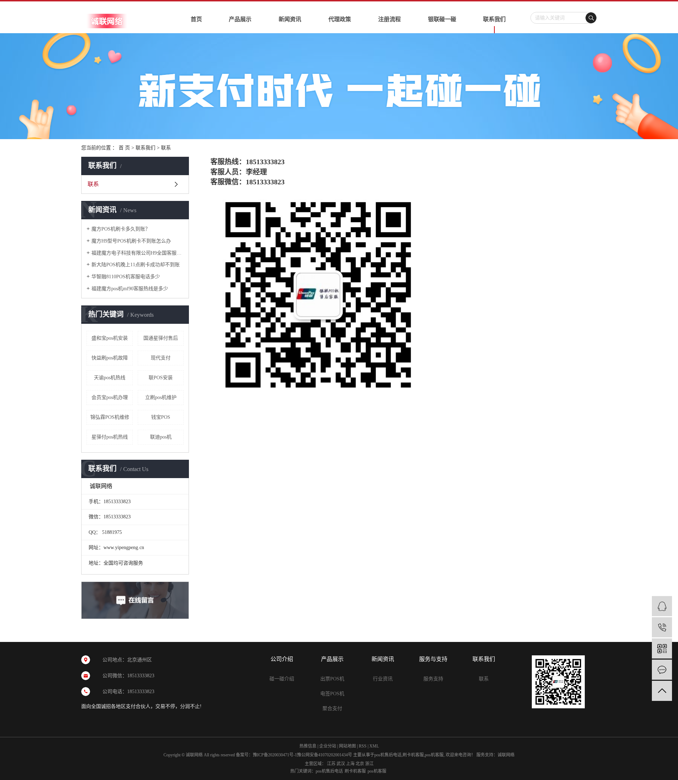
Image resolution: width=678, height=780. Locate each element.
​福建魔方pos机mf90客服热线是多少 (129, 288)
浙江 (369, 763)
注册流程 (389, 19)
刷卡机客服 (413, 754)
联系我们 (494, 19)
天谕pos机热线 (109, 377)
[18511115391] (662, 627)
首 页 (124, 147)
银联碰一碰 (442, 19)
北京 (360, 763)
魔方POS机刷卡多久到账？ (120, 229)
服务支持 (433, 678)
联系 (93, 184)
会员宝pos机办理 (109, 397)
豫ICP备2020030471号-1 (275, 754)
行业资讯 (383, 678)
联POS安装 (161, 377)
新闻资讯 (290, 19)
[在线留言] (662, 670)
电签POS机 (332, 693)
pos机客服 (434, 754)
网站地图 (347, 746)
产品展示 (240, 19)
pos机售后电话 (388, 754)
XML (374, 746)
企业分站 (327, 746)
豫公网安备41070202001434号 (324, 754)
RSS (363, 746)
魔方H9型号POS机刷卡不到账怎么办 (131, 241)
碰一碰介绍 (281, 678)
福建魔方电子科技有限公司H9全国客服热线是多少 (137, 253)
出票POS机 (332, 678)
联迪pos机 (161, 437)
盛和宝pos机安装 (109, 338)
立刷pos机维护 (161, 397)
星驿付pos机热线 (109, 437)
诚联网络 (506, 754)
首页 (196, 19)
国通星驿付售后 (160, 338)
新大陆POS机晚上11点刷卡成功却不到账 (135, 264)
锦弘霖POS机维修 (109, 417)
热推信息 (307, 746)
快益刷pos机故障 (109, 358)
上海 (350, 763)
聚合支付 (332, 708)
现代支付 (161, 358)
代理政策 (339, 19)
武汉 (341, 763)
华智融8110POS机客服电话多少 (125, 276)
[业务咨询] (662, 606)
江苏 (331, 763)
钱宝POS (160, 417)
